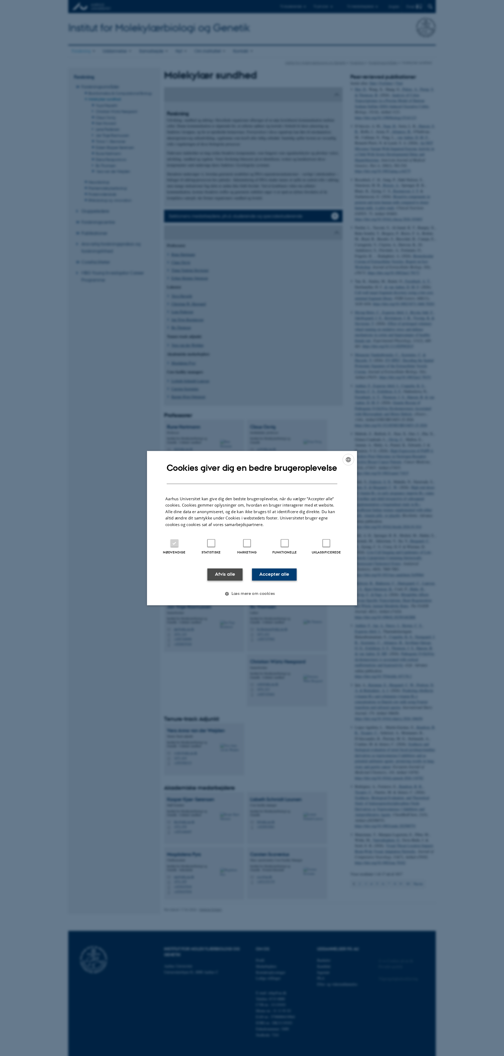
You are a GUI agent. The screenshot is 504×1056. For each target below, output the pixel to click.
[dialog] (252, 528)
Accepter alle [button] (274, 574)
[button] (252, 593)
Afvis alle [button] (225, 574)
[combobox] (348, 459)
